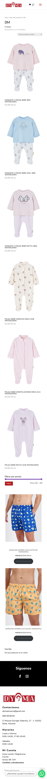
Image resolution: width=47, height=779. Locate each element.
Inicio (6, 18)
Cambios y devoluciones (13, 762)
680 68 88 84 (8, 716)
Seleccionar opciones (23, 561)
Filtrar (9, 483)
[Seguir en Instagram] (27, 676)
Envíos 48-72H (9, 759)
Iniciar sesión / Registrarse (14, 754)
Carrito (5, 757)
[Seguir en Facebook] (20, 676)
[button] (41, 773)
